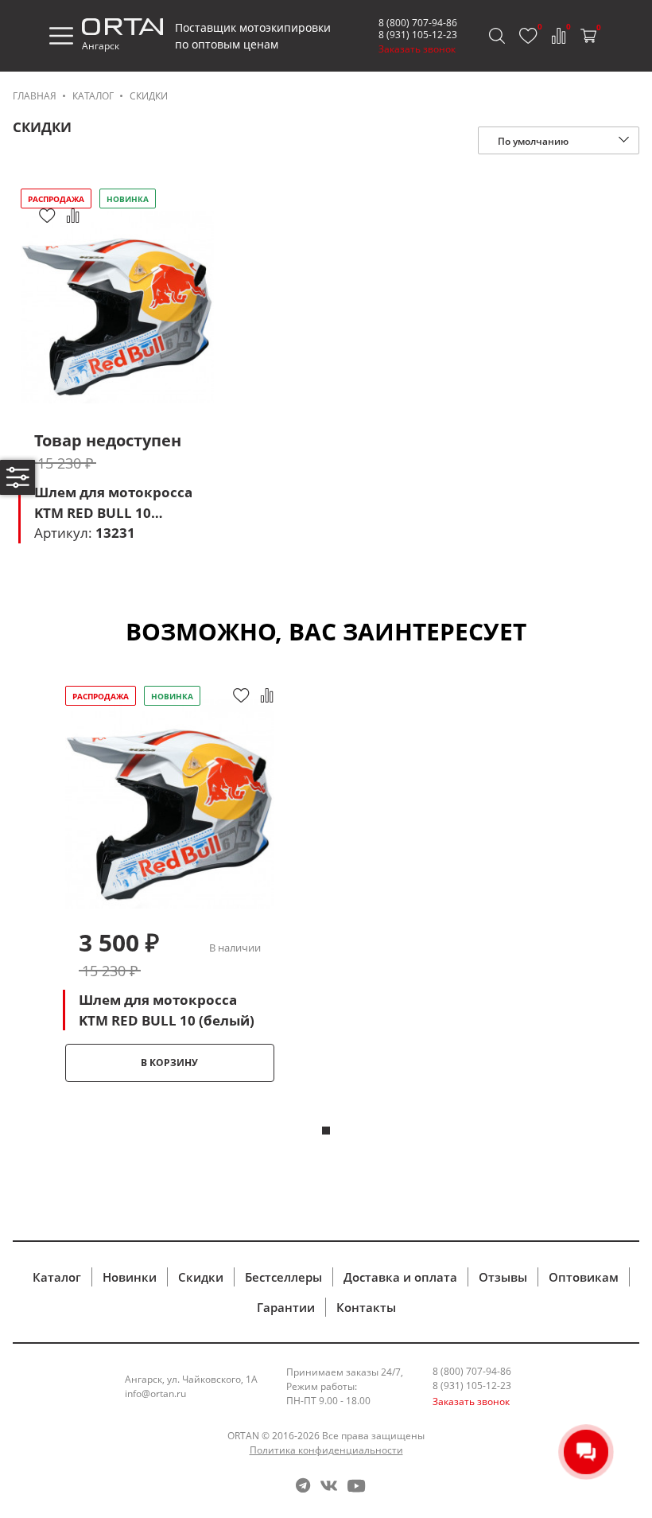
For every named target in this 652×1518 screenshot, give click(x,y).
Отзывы (503, 1277)
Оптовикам (584, 1277)
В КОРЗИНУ (169, 1062)
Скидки (149, 96)
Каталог (93, 96)
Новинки (130, 1277)
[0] (528, 36)
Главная (34, 96)
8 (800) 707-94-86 (417, 22)
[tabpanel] (169, 882)
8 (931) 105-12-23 (417, 34)
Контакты (366, 1307)
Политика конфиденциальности (326, 1450)
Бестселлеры (283, 1277)
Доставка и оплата (400, 1277)
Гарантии (286, 1307)
